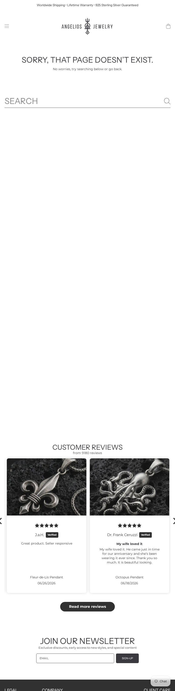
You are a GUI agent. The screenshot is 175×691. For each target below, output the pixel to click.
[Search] (167, 101)
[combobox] (87, 101)
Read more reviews (87, 606)
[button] (7, 26)
